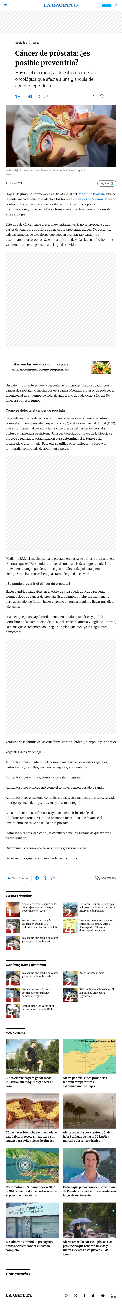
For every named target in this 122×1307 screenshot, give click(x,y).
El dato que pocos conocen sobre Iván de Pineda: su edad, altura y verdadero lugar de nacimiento (89, 1191)
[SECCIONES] (9, 5)
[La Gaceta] (61, 5)
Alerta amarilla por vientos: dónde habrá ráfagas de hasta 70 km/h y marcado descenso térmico (87, 1136)
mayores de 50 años (89, 199)
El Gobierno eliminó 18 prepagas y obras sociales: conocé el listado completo (29, 1246)
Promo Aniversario (107, 5)
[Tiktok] (93, 1296)
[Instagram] (66, 1296)
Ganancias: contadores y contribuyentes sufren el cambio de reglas (36, 993)
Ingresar (116, 5)
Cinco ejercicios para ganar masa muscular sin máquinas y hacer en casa (30, 1082)
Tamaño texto (20, 878)
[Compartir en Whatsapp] (38, 97)
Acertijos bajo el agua (91, 972)
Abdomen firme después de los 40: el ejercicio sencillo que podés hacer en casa (39, 907)
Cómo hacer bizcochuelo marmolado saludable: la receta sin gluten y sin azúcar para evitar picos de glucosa (31, 1136)
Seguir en (104, 183)
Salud (36, 42)
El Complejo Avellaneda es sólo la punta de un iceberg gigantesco (97, 993)
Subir (113, 1297)
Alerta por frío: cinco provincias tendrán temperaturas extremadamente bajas (85, 1082)
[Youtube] (103, 1296)
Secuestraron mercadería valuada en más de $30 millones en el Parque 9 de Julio (40, 924)
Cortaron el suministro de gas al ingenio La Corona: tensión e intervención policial (97, 907)
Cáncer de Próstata (91, 194)
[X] (75, 1296)
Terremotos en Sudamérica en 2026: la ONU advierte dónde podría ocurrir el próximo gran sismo (31, 1191)
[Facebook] (84, 1296)
